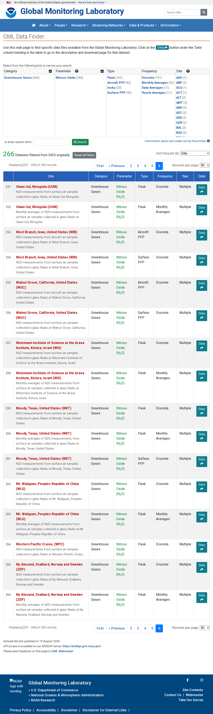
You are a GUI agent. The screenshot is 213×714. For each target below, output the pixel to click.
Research (78, 25)
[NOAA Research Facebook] (182, 680)
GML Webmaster (62, 651)
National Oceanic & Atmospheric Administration (67, 695)
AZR (179, 123)
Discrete (148, 78)
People (59, 25)
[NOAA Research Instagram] (196, 680)
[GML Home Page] (33, 25)
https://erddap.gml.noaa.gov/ (81, 646)
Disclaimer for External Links (105, 710)
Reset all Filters (84, 155)
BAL (179, 128)
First (100, 166)
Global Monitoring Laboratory (72, 11)
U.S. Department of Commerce (54, 690)
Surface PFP (116, 93)
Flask (111, 78)
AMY (179, 108)
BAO (179, 133)
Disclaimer (69, 710)
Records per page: (185, 165)
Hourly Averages (154, 93)
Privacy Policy (20, 710)
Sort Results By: (168, 153)
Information (170, 25)
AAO (179, 78)
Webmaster (194, 695)
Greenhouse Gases (18, 78)
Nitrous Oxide (66, 78)
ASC (179, 113)
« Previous (117, 166)
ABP (179, 83)
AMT (179, 103)
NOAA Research (43, 700)
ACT (179, 93)
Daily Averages (152, 88)
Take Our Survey (190, 700)
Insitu (111, 88)
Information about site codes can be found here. (176, 141)
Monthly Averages (155, 83)
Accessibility (46, 710)
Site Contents (193, 690)
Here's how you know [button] (91, 2)
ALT (178, 98)
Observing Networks (107, 25)
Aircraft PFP (116, 83)
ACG (179, 88)
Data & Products (141, 25)
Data (202, 187)
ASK (179, 118)
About (43, 25)
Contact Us (172, 695)
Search (82, 142)
